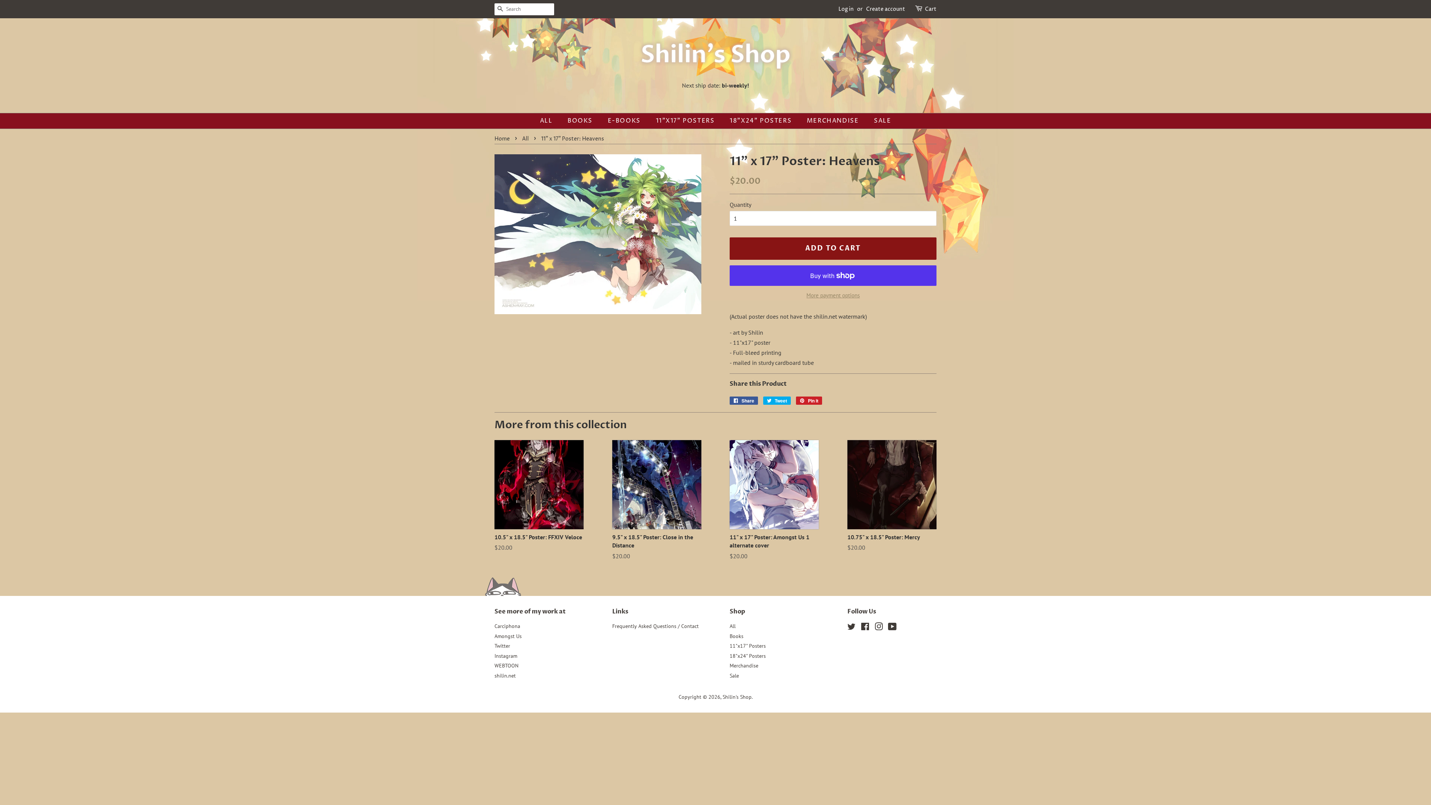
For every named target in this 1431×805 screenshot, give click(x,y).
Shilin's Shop (716, 55)
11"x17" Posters (685, 121)
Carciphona (507, 626)
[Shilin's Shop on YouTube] (892, 628)
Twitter (502, 646)
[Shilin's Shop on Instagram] (879, 628)
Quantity (740, 204)
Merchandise (833, 121)
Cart (930, 9)
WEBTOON (506, 665)
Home (502, 139)
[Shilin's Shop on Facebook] (865, 628)
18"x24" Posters (761, 121)
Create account (885, 9)
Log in (846, 9)
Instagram (506, 656)
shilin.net (505, 675)
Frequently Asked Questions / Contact (655, 626)
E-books (624, 121)
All (546, 121)
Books (580, 121)
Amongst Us (508, 636)
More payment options (833, 295)
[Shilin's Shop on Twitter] (851, 628)
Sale (882, 121)
